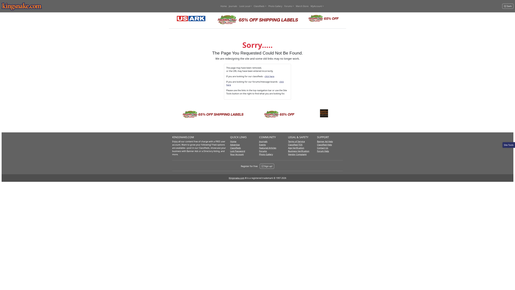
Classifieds (235, 147)
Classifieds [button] (259, 6)
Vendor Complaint (297, 154)
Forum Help (323, 151)
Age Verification (296, 147)
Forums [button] (288, 6)
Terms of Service (296, 141)
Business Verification (298, 151)
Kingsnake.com (236, 178)
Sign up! (268, 166)
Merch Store (302, 6)
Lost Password (237, 151)
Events (262, 144)
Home (223, 6)
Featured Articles (267, 147)
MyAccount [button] (316, 6)
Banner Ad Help (325, 141)
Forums (263, 151)
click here (269, 76)
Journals (233, 6)
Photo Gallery (275, 6)
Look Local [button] (244, 6)
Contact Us (322, 147)
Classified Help (324, 144)
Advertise (235, 144)
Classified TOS (295, 144)
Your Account (237, 154)
